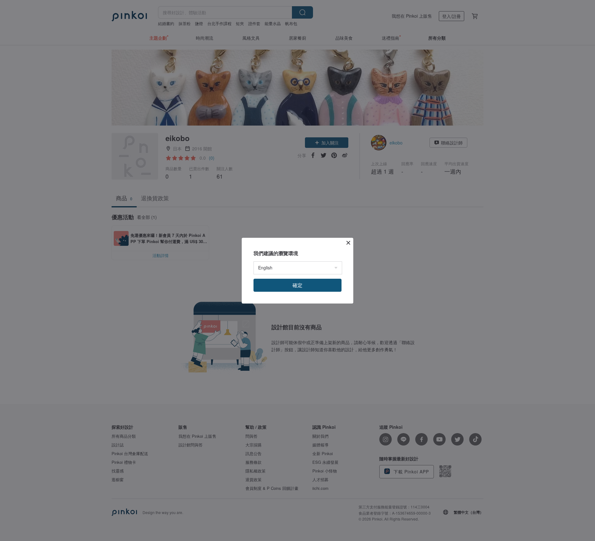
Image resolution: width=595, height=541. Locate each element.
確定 (297, 285)
